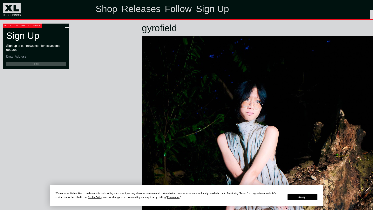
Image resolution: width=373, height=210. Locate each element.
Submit (36, 64)
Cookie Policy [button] (95, 197)
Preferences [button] (173, 197)
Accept (302, 197)
